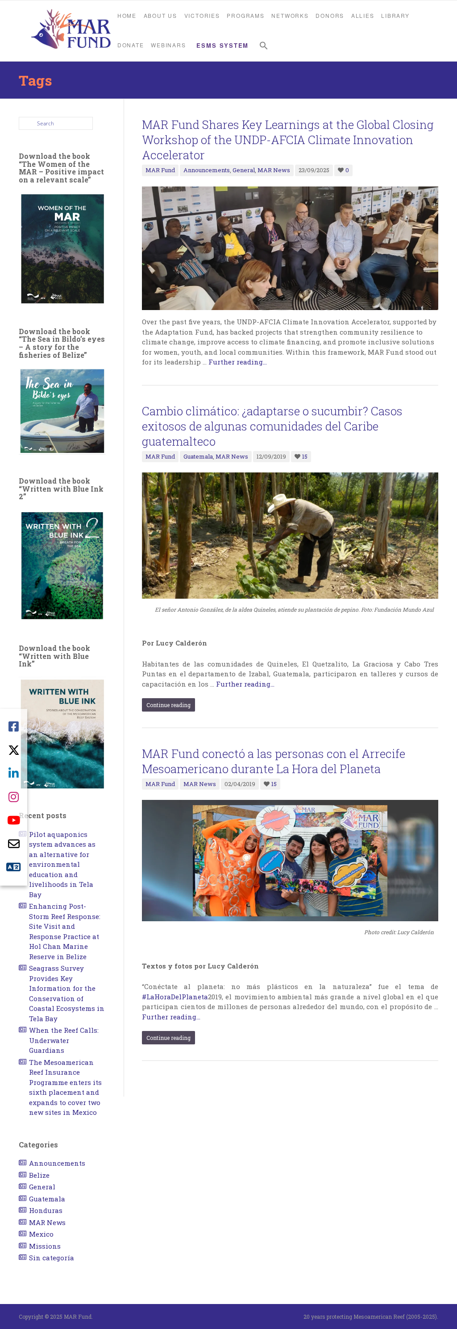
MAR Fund (160, 170)
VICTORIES (202, 15)
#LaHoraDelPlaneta (175, 996)
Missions (45, 1246)
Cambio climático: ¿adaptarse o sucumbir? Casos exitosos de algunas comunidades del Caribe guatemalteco (272, 426)
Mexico (41, 1234)
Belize (39, 1175)
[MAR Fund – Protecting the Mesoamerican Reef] (71, 29)
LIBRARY (395, 15)
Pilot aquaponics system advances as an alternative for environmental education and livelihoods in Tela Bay (62, 864)
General (244, 170)
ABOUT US (160, 15)
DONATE (130, 45)
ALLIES (362, 15)
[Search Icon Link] (264, 45)
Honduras (45, 1210)
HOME (127, 15)
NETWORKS (289, 15)
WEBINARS (168, 45)
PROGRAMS (245, 15)
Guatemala (198, 456)
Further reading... (237, 361)
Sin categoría (51, 1257)
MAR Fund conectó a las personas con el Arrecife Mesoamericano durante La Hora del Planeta (273, 761)
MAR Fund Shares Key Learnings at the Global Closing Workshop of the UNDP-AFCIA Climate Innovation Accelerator (288, 139)
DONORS (330, 15)
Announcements (206, 170)
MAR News (274, 170)
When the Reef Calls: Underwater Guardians (64, 1040)
